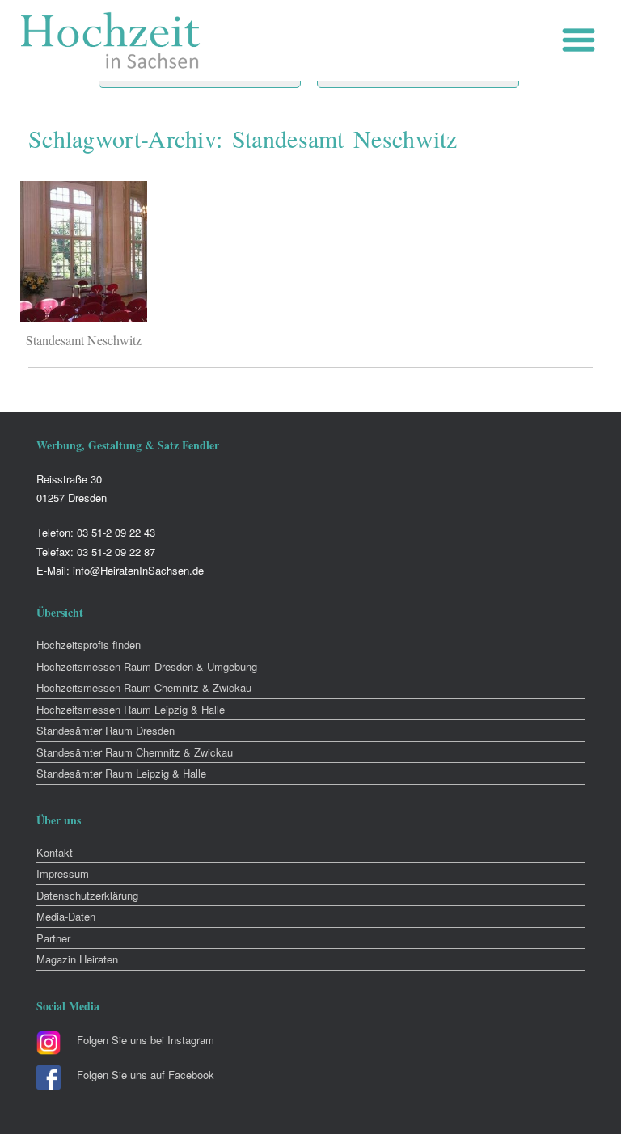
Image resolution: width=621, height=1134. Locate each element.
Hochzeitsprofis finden (88, 644)
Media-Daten (65, 916)
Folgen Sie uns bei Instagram (145, 1040)
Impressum (62, 873)
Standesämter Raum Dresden (105, 730)
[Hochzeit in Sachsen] (110, 40)
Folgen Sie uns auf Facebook (145, 1074)
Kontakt (54, 852)
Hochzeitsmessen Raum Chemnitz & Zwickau (143, 687)
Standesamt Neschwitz (84, 339)
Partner (53, 938)
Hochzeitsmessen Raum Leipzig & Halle (130, 709)
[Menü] (582, 40)
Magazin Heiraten (77, 959)
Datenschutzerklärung (87, 895)
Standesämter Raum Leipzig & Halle (121, 773)
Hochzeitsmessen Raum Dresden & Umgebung (146, 666)
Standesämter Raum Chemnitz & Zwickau (134, 752)
